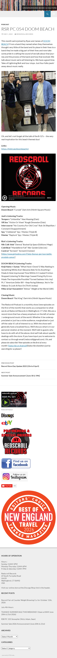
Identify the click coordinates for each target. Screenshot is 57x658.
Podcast (5, 24)
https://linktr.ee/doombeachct (15, 149)
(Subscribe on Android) (17, 345)
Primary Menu (54, 14)
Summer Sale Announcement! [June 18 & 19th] (20, 374)
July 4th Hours (7, 607)
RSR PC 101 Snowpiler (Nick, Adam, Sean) (18, 619)
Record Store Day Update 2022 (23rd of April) (20, 364)
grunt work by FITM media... (8, 655)
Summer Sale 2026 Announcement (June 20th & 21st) (23, 624)
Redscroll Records (24, 34)
